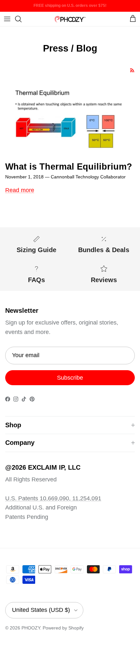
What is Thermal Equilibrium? (68, 167)
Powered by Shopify (63, 627)
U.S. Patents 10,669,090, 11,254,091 (53, 498)
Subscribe (70, 377)
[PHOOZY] (70, 19)
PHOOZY (30, 627)
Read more (19, 190)
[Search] (21, 19)
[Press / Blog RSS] (132, 70)
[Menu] (7, 19)
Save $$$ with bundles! (70, 8)
